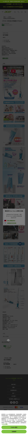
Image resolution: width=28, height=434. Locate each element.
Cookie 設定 (14, 427)
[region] (14, 422)
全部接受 (14, 431)
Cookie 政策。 (5, 424)
